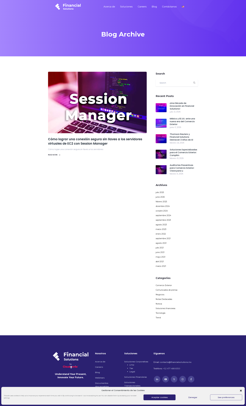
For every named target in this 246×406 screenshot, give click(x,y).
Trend (158, 317)
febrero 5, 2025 (176, 174)
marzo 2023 (161, 229)
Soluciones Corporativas (136, 361)
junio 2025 (160, 197)
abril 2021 (160, 261)
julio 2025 (160, 192)
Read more (53, 155)
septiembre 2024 (163, 215)
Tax (131, 368)
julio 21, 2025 (175, 112)
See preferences (226, 397)
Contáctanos (169, 7)
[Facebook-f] (191, 379)
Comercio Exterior (164, 285)
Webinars (100, 378)
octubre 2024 (162, 211)
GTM (131, 365)
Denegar (192, 397)
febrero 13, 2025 (177, 158)
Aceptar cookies (159, 397)
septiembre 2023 (163, 220)
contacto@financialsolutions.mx (175, 362)
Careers (142, 7)
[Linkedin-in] (157, 379)
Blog (154, 7)
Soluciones (126, 7)
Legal (132, 371)
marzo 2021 (161, 266)
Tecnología (160, 313)
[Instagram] (182, 379)
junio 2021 (160, 252)
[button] (241, 390)
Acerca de (109, 7)
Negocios (160, 294)
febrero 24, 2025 (177, 143)
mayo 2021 (160, 257)
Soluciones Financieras (135, 377)
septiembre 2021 (163, 238)
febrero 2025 (161, 201)
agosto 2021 (161, 243)
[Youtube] (165, 379)
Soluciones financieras (165, 308)
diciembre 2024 (163, 206)
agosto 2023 (161, 224)
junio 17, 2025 (175, 127)
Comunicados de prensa (166, 290)
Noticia (159, 304)
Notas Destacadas (164, 299)
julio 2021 (160, 248)
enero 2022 (161, 234)
